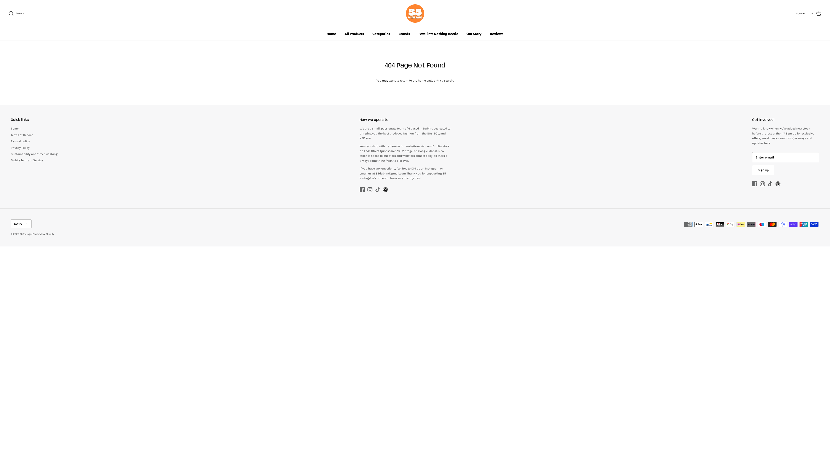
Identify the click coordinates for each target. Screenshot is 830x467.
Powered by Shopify (43, 234)
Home (331, 34)
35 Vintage (25, 234)
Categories (381, 34)
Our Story (474, 34)
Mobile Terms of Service (27, 160)
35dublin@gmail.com (391, 173)
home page (425, 80)
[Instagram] (369, 189)
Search (16, 128)
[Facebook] (362, 189)
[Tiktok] (377, 189)
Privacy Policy (20, 148)
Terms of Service (22, 135)
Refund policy (20, 141)
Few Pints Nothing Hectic (438, 34)
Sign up (763, 170)
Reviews (496, 34)
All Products (354, 34)
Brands (404, 34)
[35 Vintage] (415, 13)
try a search (445, 80)
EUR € (18, 224)
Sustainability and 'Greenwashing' (34, 154)
